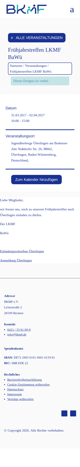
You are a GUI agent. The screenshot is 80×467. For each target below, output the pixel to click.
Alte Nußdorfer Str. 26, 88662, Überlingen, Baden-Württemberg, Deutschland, (34, 154)
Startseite (16, 66)
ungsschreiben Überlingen (26, 251)
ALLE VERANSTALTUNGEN (39, 38)
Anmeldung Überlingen (16, 260)
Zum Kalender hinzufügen (36, 180)
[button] (72, 11)
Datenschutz (15, 389)
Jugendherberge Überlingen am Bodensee (39, 143)
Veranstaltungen (36, 66)
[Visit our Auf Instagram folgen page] (73, 413)
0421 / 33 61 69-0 (19, 329)
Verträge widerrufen (20, 399)
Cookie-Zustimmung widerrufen (28, 384)
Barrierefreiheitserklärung (24, 380)
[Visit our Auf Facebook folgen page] (64, 413)
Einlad (4, 251)
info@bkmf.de (16, 334)
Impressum (14, 394)
